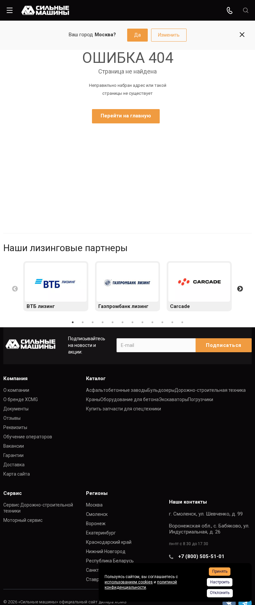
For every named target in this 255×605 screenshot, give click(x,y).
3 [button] (92, 322)
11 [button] (172, 322)
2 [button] (82, 322)
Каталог (96, 378)
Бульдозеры (161, 390)
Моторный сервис (22, 520)
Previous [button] (15, 289)
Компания (15, 378)
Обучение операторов (27, 436)
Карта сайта (16, 474)
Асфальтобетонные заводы (116, 390)
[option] (55, 286)
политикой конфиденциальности (141, 585)
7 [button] (132, 322)
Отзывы (12, 418)
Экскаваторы (173, 399)
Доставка (14, 464)
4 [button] (102, 322)
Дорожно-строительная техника (210, 390)
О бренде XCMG (20, 399)
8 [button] (142, 322)
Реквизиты (15, 427)
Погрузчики (200, 399)
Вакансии (13, 446)
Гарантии (13, 455)
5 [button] (112, 322)
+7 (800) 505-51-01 (201, 556)
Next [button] (240, 289)
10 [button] (162, 322)
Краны (93, 399)
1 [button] (72, 322)
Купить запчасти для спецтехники (123, 408)
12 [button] (182, 322)
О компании (16, 390)
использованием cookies (129, 582)
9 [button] (152, 322)
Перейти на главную (126, 116)
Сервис (12, 493)
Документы (16, 408)
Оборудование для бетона (129, 399)
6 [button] (122, 322)
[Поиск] (245, 11)
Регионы (97, 493)
